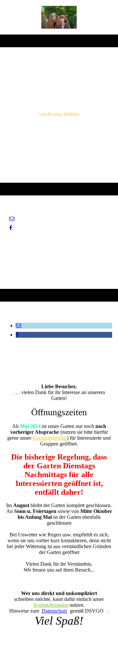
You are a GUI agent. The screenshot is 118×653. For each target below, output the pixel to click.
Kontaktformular (49, 438)
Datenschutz (54, 611)
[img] (59, 17)
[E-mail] (11, 218)
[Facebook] (10, 228)
